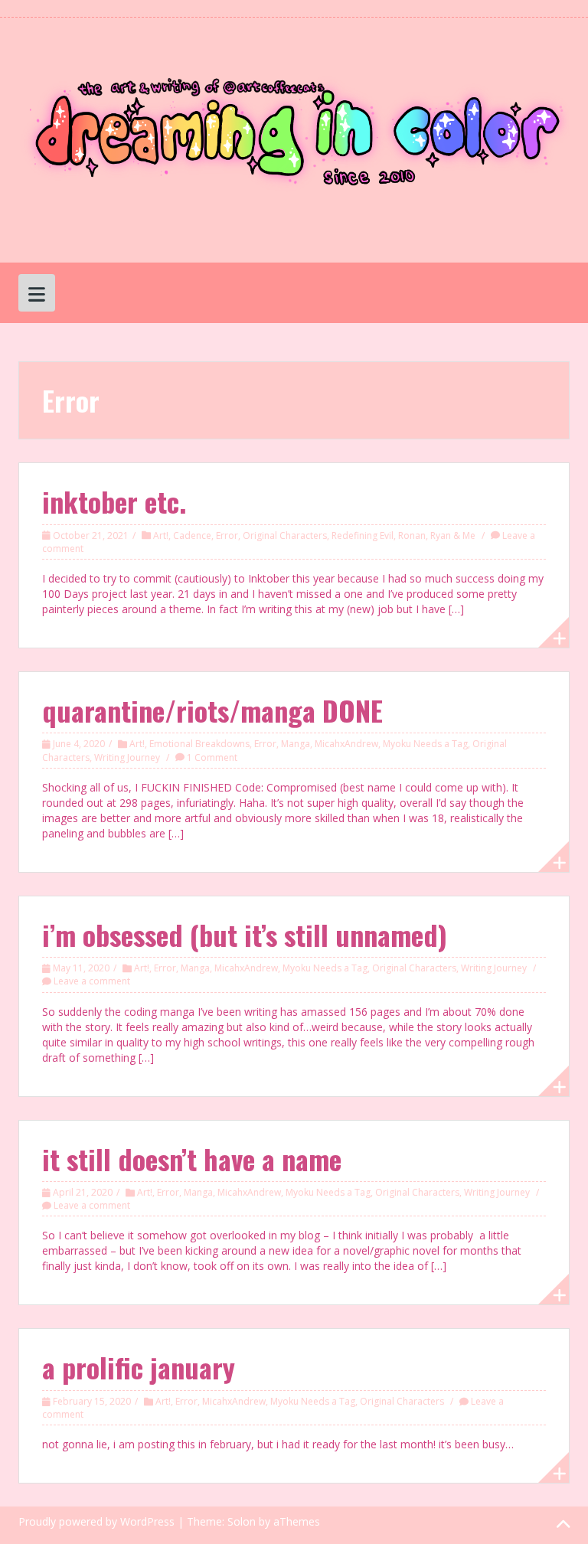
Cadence (192, 535)
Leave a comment (92, 980)
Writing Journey (127, 757)
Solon (241, 1521)
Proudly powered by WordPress (96, 1521)
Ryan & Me (452, 535)
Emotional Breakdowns (199, 743)
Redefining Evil (363, 535)
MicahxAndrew (346, 743)
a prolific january (138, 1367)
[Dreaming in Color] (294, 139)
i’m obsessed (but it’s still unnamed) (244, 934)
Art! (160, 535)
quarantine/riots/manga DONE (212, 710)
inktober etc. (114, 501)
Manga (295, 743)
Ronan (412, 535)
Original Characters (285, 535)
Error (227, 535)
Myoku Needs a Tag (425, 743)
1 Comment (212, 757)
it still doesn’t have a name (191, 1158)
